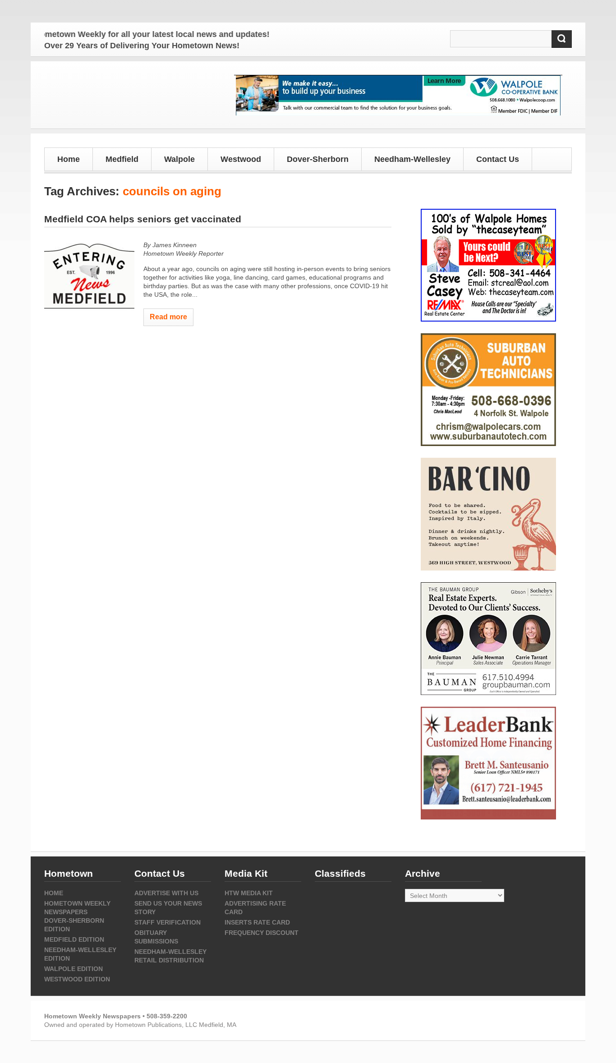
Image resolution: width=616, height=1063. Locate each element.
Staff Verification (167, 922)
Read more (168, 317)
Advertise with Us (166, 893)
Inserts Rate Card (257, 922)
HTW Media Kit (249, 893)
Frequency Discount (262, 932)
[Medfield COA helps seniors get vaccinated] (89, 277)
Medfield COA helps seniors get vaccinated (142, 219)
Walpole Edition (73, 968)
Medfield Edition (74, 939)
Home (68, 159)
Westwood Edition (77, 979)
